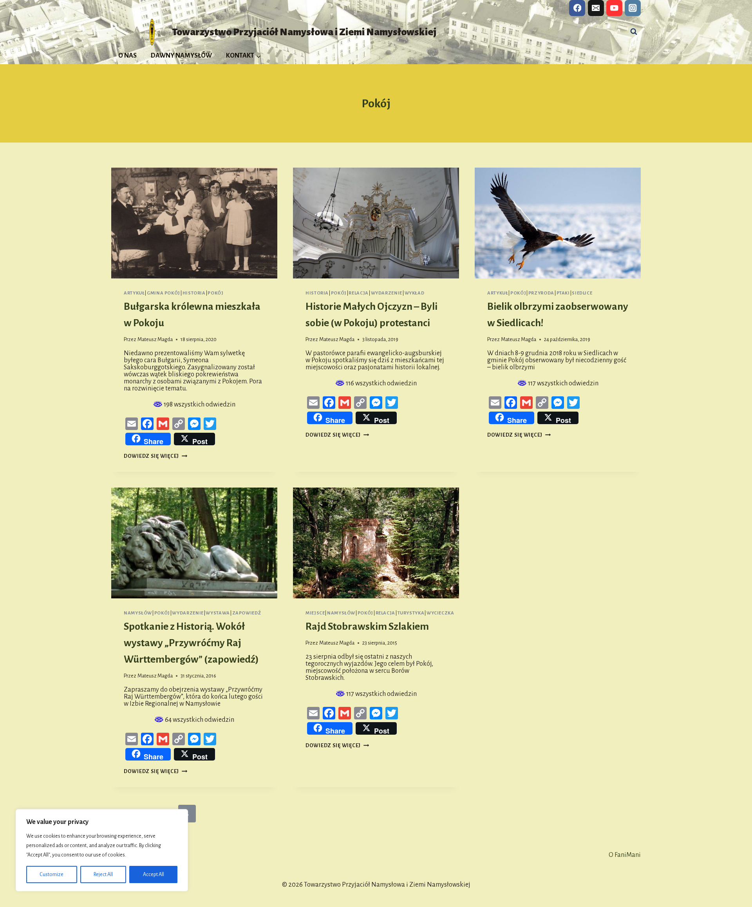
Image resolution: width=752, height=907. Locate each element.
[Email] (596, 8)
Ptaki (563, 293)
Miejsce (315, 613)
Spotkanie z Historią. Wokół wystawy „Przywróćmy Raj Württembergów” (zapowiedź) (191, 643)
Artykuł (134, 293)
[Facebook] (577, 8)
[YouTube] (614, 8)
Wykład (415, 293)
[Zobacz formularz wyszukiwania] (634, 32)
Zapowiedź (246, 613)
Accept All (153, 874)
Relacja (358, 293)
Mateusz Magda (155, 339)
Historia (194, 293)
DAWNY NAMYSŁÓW (181, 55)
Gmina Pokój (163, 293)
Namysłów (138, 613)
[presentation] (194, 223)
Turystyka (411, 613)
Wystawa (218, 613)
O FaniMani (625, 854)
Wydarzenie (386, 293)
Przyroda (541, 293)
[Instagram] (633, 8)
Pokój (215, 293)
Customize (51, 874)
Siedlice (582, 293)
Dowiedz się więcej (156, 456)
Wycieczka (440, 613)
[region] (102, 850)
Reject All (103, 874)
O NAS (127, 55)
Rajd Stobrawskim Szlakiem (367, 626)
